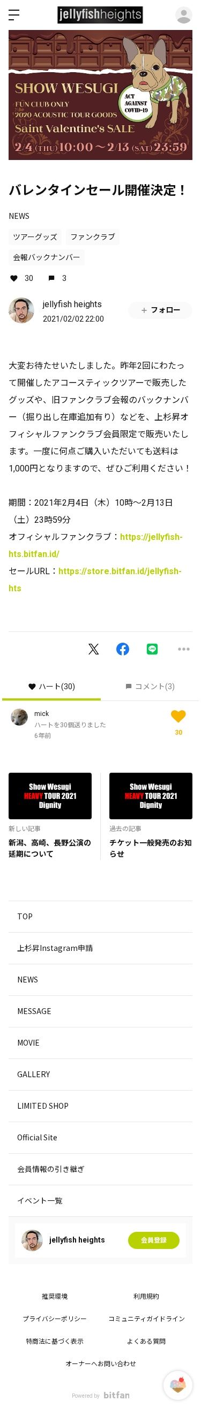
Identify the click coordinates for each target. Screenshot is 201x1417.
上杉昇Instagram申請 (55, 947)
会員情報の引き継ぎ (51, 1168)
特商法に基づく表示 (55, 1341)
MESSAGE (34, 1010)
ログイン (183, 15)
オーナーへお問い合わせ (100, 1364)
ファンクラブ (92, 237)
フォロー (166, 310)
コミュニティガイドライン (146, 1319)
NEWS (19, 215)
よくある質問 (146, 1341)
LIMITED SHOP (43, 1105)
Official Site (37, 1137)
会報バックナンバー (46, 257)
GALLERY (33, 1074)
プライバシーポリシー (55, 1319)
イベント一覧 (39, 1200)
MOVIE (28, 1042)
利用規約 (146, 1296)
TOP (25, 916)
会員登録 (154, 1240)
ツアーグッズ (35, 237)
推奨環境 (55, 1296)
